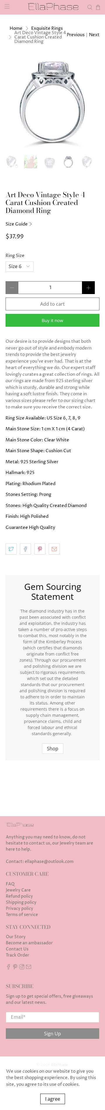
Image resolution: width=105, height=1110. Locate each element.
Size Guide (17, 224)
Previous (76, 35)
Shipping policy (21, 902)
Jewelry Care (18, 890)
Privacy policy (19, 908)
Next (94, 35)
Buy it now (52, 320)
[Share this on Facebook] (25, 549)
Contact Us (17, 949)
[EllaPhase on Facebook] (8, 968)
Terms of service (22, 914)
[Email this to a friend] (54, 549)
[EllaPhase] (52, 7)
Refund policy (19, 896)
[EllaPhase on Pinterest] (15, 968)
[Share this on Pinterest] (40, 549)
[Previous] (14, 102)
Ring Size (15, 256)
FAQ (10, 884)
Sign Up (52, 1033)
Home (16, 28)
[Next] (90, 102)
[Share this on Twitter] (11, 549)
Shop (52, 748)
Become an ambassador (29, 943)
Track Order (17, 955)
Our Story (16, 937)
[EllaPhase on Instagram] (21, 968)
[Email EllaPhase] (28, 968)
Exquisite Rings (47, 28)
